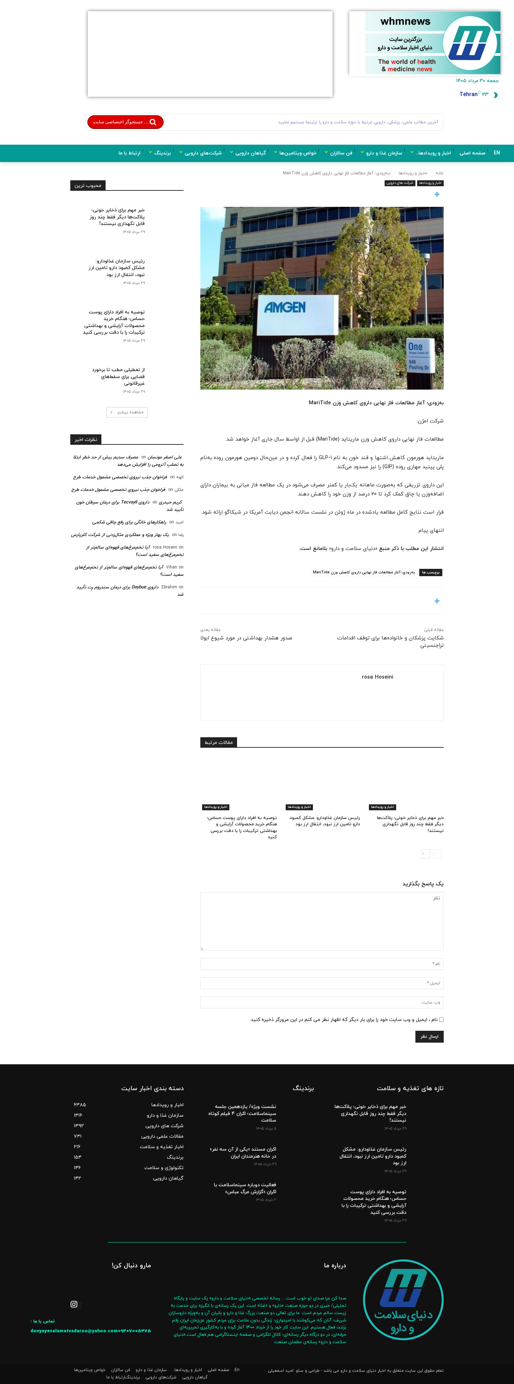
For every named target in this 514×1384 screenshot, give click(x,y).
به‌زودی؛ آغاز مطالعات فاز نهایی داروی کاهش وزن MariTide (364, 572)
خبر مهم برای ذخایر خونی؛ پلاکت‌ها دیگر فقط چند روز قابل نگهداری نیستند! (410, 824)
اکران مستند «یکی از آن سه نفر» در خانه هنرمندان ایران (242, 1153)
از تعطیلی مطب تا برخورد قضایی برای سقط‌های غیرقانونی (118, 377)
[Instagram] (76, 1305)
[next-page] (425, 853)
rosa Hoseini (377, 677)
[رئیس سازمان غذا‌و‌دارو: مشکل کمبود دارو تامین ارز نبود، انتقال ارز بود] (322, 783)
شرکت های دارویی (400, 183)
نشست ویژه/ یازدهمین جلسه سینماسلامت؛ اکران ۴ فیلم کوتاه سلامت (242, 1113)
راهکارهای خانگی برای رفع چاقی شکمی (129, 522)
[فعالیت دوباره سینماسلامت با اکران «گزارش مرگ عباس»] (297, 1190)
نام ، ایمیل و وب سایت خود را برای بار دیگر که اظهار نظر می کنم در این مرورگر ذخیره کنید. (344, 1019)
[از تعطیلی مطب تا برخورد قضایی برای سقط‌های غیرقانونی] (164, 374)
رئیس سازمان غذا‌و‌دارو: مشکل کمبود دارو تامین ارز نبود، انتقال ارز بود (325, 821)
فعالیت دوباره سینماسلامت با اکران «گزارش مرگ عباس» (245, 1188)
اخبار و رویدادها (412, 173)
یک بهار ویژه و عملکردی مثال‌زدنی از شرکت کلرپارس (120, 535)
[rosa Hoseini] (415, 692)
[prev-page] (437, 853)
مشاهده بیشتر (130, 412)
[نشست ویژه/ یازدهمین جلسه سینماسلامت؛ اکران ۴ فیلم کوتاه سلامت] (297, 1112)
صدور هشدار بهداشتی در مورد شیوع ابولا (246, 638)
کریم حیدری (170, 502)
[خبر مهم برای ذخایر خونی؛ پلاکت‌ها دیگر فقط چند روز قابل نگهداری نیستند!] (405, 783)
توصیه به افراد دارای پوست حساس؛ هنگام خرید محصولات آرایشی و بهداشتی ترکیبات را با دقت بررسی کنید (242, 827)
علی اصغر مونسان (165, 457)
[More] (322, 195)
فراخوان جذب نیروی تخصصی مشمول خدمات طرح (120, 477)
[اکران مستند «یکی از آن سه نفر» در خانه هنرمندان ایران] (297, 1154)
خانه (440, 173)
